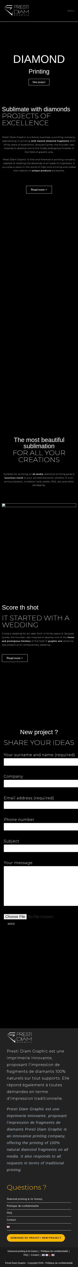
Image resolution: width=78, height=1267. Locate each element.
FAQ (9, 1212)
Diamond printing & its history (25, 1199)
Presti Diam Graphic (15, 1263)
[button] (39, 218)
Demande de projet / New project (36, 1238)
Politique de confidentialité (23, 1206)
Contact (11, 1219)
